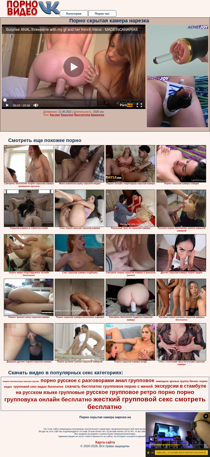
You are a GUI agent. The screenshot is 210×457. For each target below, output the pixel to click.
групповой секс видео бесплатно (38, 386)
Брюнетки (97, 114)
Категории (73, 13)
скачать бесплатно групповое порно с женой (109, 386)
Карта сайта (105, 442)
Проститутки (82, 114)
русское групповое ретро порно (130, 392)
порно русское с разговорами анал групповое (97, 380)
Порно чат (102, 13)
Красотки (67, 114)
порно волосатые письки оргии (21, 381)
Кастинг (55, 114)
